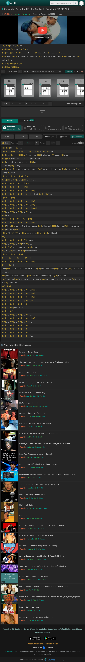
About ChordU (8, 629)
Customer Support (42, 632)
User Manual (77, 629)
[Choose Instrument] (50, 103)
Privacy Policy (41, 629)
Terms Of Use (29, 629)
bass (45, 104)
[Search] (75, 3)
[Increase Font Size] (37, 143)
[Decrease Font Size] (20, 143)
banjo (37, 104)
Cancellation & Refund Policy (59, 629)
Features (18, 629)
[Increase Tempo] (20, 71)
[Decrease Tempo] (3, 71)
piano (14, 104)
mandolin (29, 104)
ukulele (21, 104)
